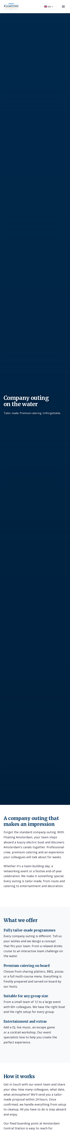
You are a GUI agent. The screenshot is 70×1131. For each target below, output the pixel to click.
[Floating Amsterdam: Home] (11, 6)
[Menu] (63, 6)
